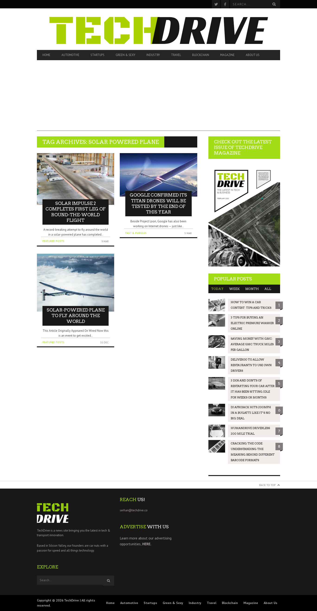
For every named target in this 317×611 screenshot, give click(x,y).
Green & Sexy (125, 55)
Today (217, 289)
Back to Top (267, 485)
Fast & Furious (135, 233)
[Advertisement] (158, 98)
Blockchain (200, 55)
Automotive (70, 55)
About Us (252, 55)
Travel (176, 55)
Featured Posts (53, 241)
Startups (97, 55)
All (267, 289)
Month (252, 289)
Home (46, 55)
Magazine (227, 55)
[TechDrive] (158, 29)
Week (234, 289)
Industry (153, 55)
